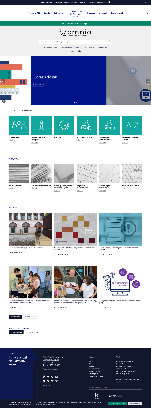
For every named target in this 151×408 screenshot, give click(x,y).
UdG (10, 110)
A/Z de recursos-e (66, 48)
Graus (91, 361)
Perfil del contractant (123, 366)
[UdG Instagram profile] (52, 376)
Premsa (82, 2)
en (148, 2)
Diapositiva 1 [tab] (74, 102)
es (145, 2)
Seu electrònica (121, 364)
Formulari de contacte (50, 369)
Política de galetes (122, 374)
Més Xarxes (47, 385)
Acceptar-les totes (117, 403)
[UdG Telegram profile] (56, 380)
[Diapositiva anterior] (3, 81)
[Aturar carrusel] (4, 101)
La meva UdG (102, 2)
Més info (75, 86)
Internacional (117, 13)
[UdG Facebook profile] (44, 380)
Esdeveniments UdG (96, 376)
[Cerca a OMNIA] (110, 42)
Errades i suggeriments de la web (127, 379)
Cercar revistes (50, 48)
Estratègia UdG (94, 374)
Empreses (74, 2)
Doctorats (92, 366)
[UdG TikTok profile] (44, 376)
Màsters (91, 364)
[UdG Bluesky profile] (48, 376)
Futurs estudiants (46, 2)
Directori (92, 2)
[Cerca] (147, 13)
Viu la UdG (103, 13)
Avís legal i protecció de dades (126, 371)
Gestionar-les (135, 403)
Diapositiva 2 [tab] (76, 102)
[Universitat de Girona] (18, 360)
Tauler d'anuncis (94, 369)
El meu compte (89, 48)
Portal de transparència (124, 361)
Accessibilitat (121, 369)
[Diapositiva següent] (148, 81)
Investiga (91, 13)
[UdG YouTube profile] (52, 380)
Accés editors (121, 382)
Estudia (47, 13)
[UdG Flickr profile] (48, 380)
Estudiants (59, 2)
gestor (12, 404)
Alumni (67, 2)
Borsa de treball (94, 371)
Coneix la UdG (34, 13)
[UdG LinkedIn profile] (56, 376)
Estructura (58, 13)
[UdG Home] (75, 13)
